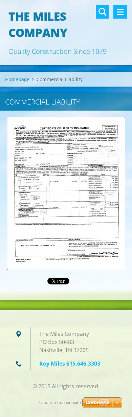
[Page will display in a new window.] (66, 193)
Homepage (17, 79)
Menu (120, 12)
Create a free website (60, 402)
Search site (102, 12)
